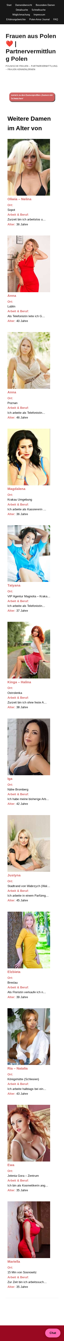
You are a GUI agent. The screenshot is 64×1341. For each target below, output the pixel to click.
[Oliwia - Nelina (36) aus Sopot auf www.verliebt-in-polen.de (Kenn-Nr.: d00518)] (28, 167)
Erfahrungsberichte (16, 19)
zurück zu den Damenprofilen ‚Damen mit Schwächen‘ (32, 97)
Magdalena (16, 489)
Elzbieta (13, 972)
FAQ (55, 19)
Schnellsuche (39, 10)
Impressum (39, 14)
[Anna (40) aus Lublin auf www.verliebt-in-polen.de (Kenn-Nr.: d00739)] (28, 263)
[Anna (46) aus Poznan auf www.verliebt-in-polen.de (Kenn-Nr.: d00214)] (28, 360)
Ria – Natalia (17, 1068)
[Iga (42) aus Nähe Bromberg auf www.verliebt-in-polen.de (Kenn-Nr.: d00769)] (28, 747)
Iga (9, 779)
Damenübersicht (23, 5)
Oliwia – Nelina (19, 199)
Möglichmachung (21, 14)
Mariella (13, 1261)
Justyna (14, 875)
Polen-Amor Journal (39, 19)
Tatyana (13, 585)
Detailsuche (22, 10)
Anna (11, 296)
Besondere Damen (45, 5)
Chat (53, 1332)
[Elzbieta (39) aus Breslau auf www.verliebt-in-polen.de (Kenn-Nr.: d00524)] (28, 940)
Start (9, 5)
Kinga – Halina (19, 682)
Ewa (10, 1165)
